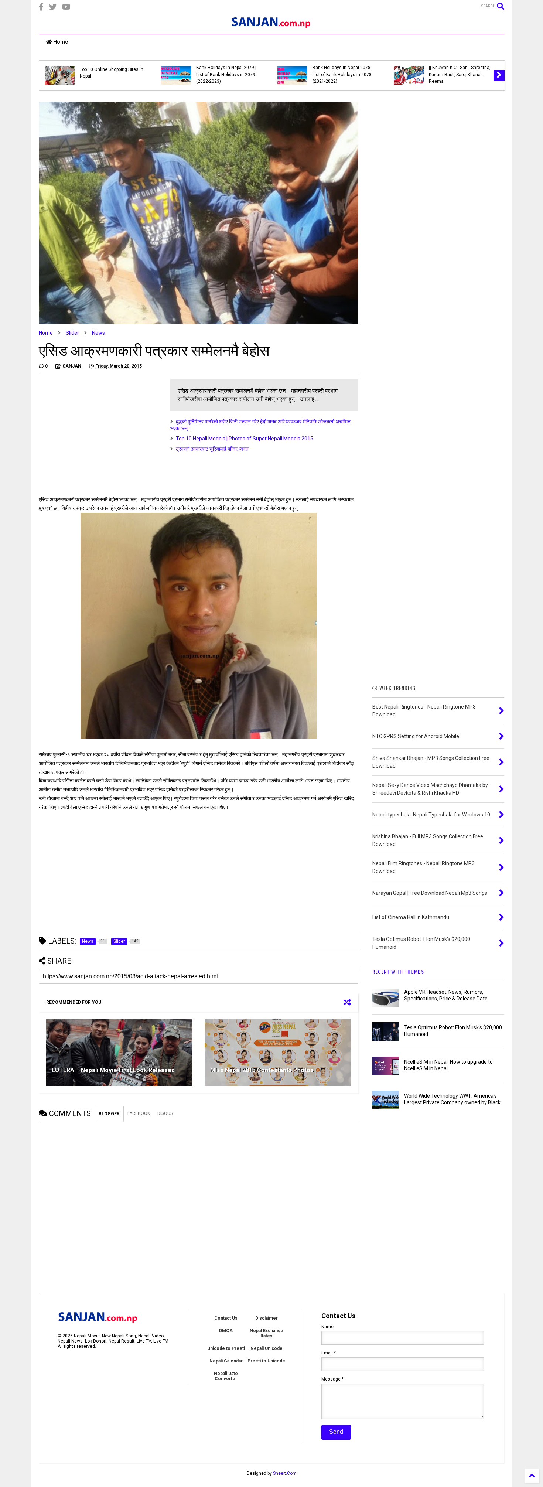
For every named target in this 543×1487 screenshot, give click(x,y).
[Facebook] (41, 7)
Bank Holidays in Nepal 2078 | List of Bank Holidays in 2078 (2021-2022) (343, 74)
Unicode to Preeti (226, 1348)
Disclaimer (266, 1318)
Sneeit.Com (285, 1473)
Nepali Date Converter (226, 1376)
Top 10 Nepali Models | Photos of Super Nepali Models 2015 (244, 438)
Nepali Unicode (266, 1348)
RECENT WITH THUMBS (398, 971)
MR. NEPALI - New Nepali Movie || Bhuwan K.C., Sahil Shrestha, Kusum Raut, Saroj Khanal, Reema (460, 71)
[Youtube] (66, 7)
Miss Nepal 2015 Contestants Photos (262, 1070)
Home (60, 42)
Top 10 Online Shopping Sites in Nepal (111, 73)
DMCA (226, 1330)
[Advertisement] (101, 431)
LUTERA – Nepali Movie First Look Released (113, 1070)
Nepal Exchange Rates (266, 1333)
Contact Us (226, 1318)
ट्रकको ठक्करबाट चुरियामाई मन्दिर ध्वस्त (212, 449)
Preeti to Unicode (266, 1361)
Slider (72, 333)
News (98, 333)
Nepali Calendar (226, 1361)
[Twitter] (53, 7)
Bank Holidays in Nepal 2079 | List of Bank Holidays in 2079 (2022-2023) (226, 74)
